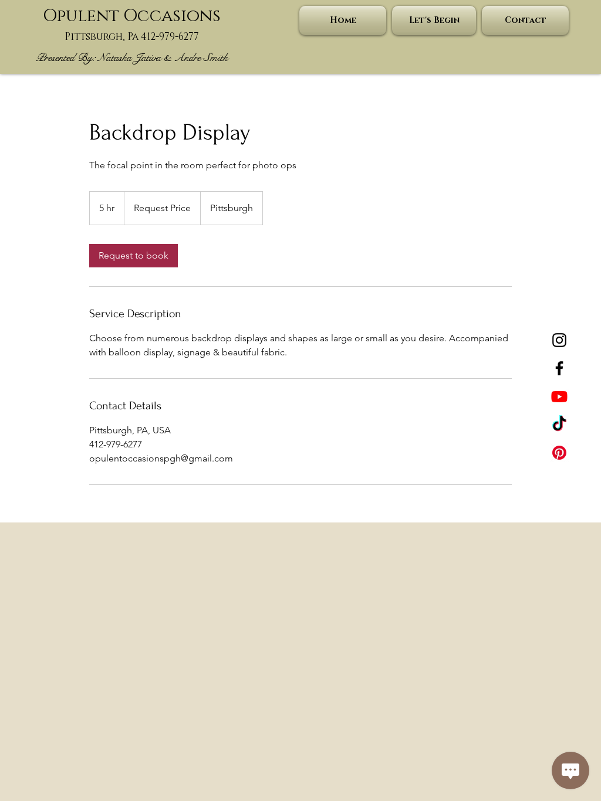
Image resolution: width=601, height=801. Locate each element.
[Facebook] (559, 368)
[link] (133, 255)
